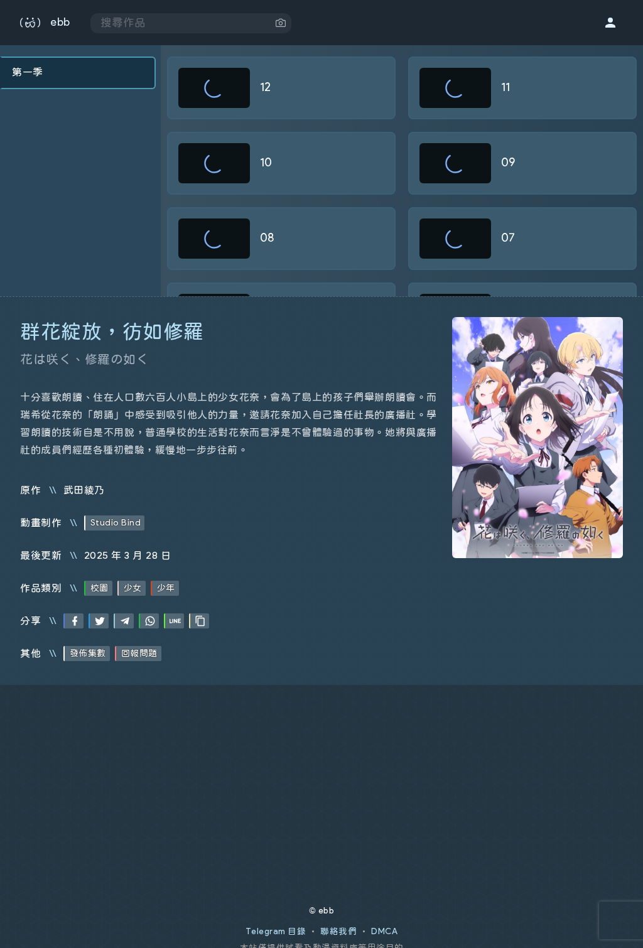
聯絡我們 (338, 931)
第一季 (27, 72)
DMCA (384, 931)
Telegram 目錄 (276, 931)
